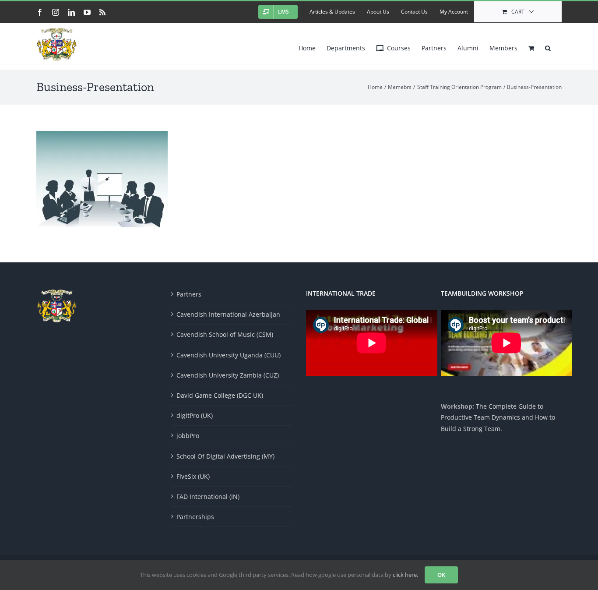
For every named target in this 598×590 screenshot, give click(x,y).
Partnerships (195, 516)
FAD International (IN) (207, 496)
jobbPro (187, 435)
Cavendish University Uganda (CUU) (228, 355)
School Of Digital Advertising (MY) (225, 456)
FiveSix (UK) (193, 476)
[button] (548, 46)
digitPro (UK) (194, 415)
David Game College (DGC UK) (219, 395)
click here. (405, 575)
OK (441, 575)
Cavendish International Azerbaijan (228, 314)
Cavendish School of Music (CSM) (224, 334)
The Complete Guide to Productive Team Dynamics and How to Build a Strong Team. (498, 417)
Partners (188, 294)
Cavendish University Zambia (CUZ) (227, 375)
